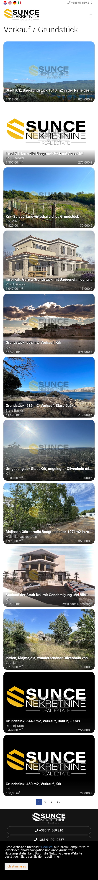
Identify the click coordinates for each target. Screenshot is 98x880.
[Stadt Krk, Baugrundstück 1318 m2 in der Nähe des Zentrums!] (49, 71)
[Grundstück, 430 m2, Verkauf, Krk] (49, 765)
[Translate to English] (10, 2)
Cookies (46, 847)
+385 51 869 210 (81, 2)
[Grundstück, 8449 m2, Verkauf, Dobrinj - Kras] (49, 702)
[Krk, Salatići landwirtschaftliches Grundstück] (49, 197)
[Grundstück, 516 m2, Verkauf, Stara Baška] (49, 387)
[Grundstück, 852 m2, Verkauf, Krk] (49, 324)
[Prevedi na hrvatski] (5, 2)
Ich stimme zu (16, 866)
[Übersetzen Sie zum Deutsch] (15, 2)
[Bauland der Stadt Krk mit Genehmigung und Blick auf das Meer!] (49, 576)
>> (58, 802)
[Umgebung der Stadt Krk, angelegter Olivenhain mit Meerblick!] (49, 450)
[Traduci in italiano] (20, 2)
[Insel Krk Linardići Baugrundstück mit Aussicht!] (49, 134)
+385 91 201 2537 (51, 840)
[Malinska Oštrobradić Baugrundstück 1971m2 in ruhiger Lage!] (49, 513)
